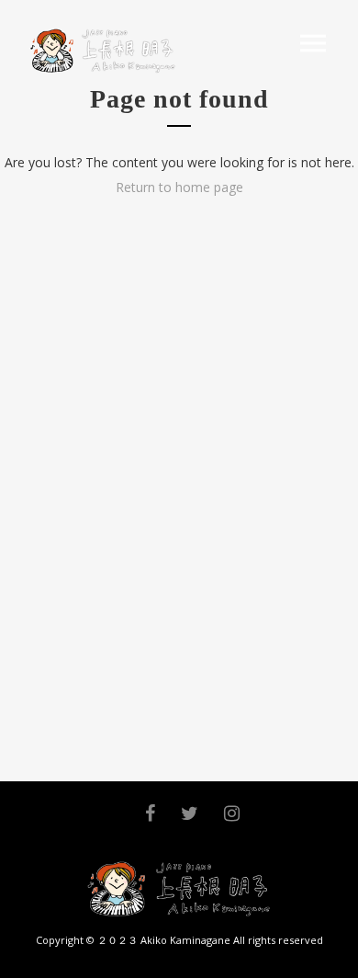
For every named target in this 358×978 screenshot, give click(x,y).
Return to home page (179, 187)
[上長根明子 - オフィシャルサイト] (99, 51)
